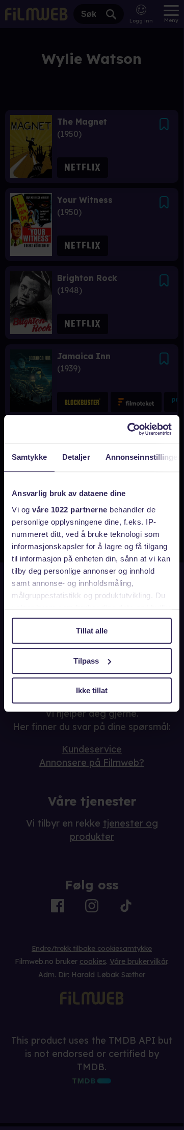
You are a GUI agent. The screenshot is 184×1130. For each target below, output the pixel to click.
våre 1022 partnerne (70, 509)
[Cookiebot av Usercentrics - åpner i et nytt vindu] (129, 429)
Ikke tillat (92, 690)
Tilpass (86, 660)
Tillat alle (92, 630)
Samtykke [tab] (29, 457)
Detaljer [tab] (76, 457)
